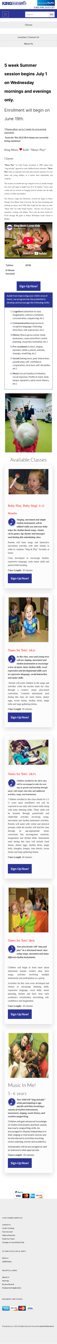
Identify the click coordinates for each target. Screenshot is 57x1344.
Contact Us (6, 1225)
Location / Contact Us (28, 37)
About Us (28, 43)
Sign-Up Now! (28, 286)
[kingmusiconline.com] (14, 3)
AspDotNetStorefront (46, 1326)
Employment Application (11, 1288)
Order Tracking (8, 1228)
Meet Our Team (8, 1239)
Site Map (5, 1281)
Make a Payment (8, 1235)
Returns (5, 1258)
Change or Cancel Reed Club (13, 1242)
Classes (28, 24)
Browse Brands (8, 1284)
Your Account (7, 1232)
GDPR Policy (7, 1261)
